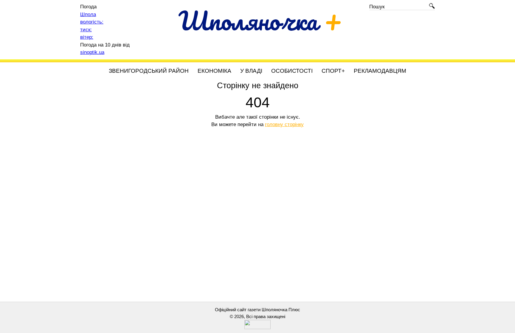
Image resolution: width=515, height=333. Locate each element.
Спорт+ (333, 71)
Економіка (214, 71)
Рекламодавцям (380, 71)
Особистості (292, 71)
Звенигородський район (149, 71)
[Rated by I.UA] (257, 327)
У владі (251, 71)
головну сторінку (284, 124)
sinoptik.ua (92, 52)
